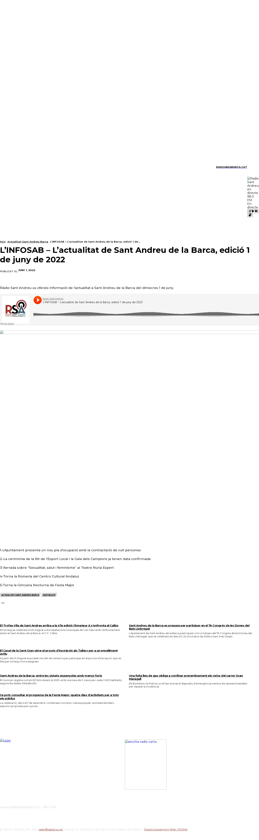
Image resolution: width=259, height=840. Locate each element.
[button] (251, 166)
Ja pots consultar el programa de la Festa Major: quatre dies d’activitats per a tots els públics (59, 696)
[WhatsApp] (238, 270)
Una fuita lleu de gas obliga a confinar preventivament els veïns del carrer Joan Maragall (186, 677)
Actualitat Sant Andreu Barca (27, 241)
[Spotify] (20, 167)
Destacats (49, 594)
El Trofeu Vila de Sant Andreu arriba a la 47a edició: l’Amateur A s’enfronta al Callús (59, 625)
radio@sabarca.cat (51, 829)
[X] (27, 167)
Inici (2, 241)
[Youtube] (33, 167)
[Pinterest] (225, 270)
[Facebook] (198, 270)
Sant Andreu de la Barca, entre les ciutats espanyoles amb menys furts (51, 675)
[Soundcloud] (14, 167)
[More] (252, 270)
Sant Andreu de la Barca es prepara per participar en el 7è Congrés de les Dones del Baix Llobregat (189, 627)
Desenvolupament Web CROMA (166, 829)
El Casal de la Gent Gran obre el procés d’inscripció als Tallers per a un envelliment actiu (59, 652)
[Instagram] (7, 167)
